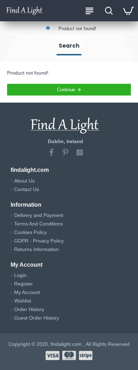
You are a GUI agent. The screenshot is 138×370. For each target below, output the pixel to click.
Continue (66, 89)
